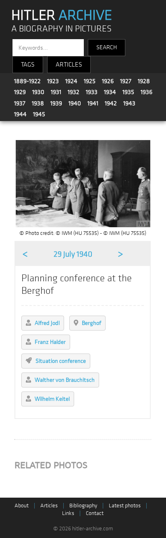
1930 (38, 92)
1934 (110, 92)
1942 (111, 103)
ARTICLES (69, 65)
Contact (95, 513)
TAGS (28, 65)
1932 (73, 92)
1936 (146, 92)
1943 (129, 103)
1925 (89, 81)
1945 (39, 114)
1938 (38, 103)
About (22, 505)
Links (68, 513)
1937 (19, 103)
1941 (92, 103)
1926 (108, 81)
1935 (128, 92)
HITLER (61, 15)
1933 (92, 92)
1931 (56, 92)
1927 (125, 81)
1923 (53, 81)
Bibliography (83, 505)
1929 (20, 92)
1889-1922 (27, 81)
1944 (20, 114)
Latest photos (125, 505)
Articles (49, 505)
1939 (56, 103)
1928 (144, 81)
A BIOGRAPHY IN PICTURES (61, 28)
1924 (71, 81)
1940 (74, 103)
